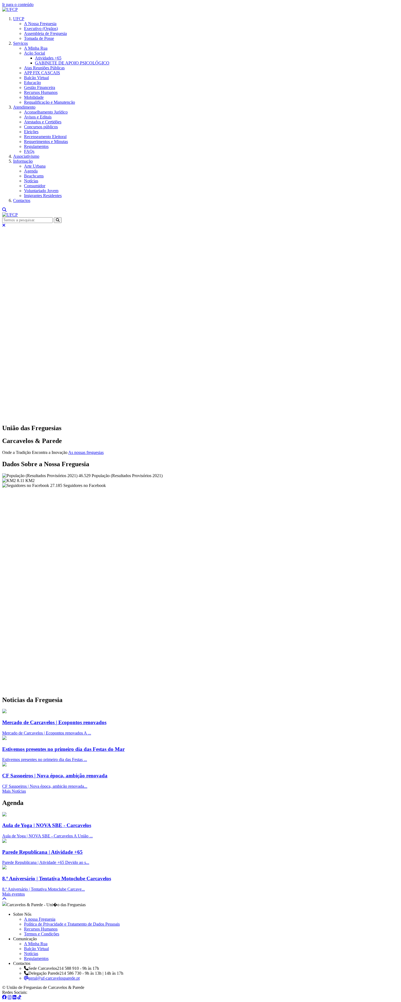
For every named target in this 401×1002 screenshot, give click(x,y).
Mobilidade (34, 97)
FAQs (29, 151)
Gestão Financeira (39, 87)
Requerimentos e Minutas (46, 141)
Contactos (21, 200)
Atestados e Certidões (42, 122)
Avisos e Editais (38, 117)
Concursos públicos (41, 126)
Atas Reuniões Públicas (44, 68)
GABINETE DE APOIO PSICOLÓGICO (72, 63)
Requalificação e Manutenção (49, 102)
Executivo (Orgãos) (41, 28)
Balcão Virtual (36, 77)
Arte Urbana (35, 166)
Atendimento (24, 107)
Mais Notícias (14, 791)
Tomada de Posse (39, 38)
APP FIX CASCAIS (42, 72)
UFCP (18, 18)
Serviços (20, 43)
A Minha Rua (35, 48)
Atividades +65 (48, 58)
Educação (32, 82)
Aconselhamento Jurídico (46, 112)
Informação (23, 161)
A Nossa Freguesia (40, 23)
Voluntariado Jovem (41, 190)
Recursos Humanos (41, 92)
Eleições (31, 131)
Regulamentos (36, 146)
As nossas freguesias (86, 452)
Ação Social (34, 53)
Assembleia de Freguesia (45, 33)
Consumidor (34, 185)
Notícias (31, 181)
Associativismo (26, 156)
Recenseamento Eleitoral (45, 136)
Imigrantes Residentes (43, 195)
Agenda (31, 171)
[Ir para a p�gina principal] (10, 9)
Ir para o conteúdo (18, 4)
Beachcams (34, 176)
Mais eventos (13, 894)
